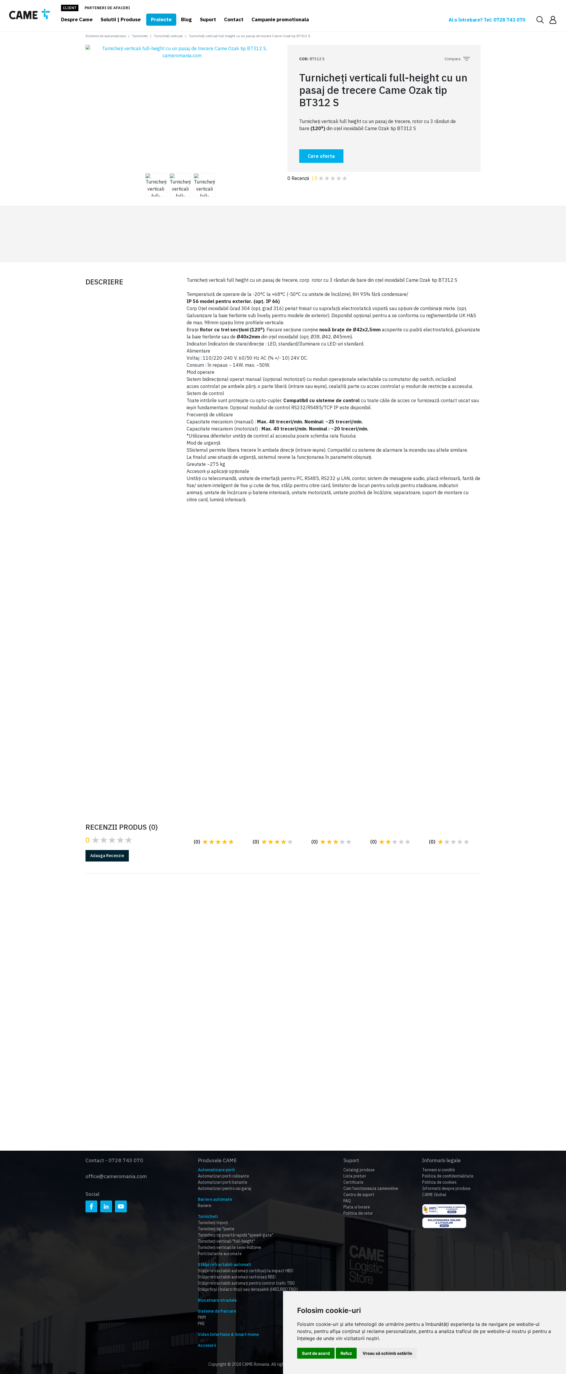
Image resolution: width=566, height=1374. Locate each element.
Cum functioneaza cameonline (370, 1188)
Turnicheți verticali (168, 36)
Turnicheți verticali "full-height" (226, 1241)
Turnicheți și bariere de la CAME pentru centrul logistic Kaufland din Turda (420, 731)
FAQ (347, 1200)
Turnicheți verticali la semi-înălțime (229, 1247)
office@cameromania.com (116, 1176)
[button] (553, 20)
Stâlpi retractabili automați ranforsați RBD (237, 1277)
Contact (233, 19)
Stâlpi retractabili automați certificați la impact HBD (245, 1270)
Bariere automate (215, 1199)
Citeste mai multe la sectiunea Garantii (150, 972)
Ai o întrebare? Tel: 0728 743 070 (487, 20)
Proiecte (161, 19)
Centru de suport (358, 1194)
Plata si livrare (356, 1207)
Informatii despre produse (446, 1188)
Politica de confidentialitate (447, 1176)
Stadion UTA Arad (133, 740)
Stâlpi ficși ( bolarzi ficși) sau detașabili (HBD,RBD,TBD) (248, 1289)
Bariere (204, 1205)
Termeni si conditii (438, 1169)
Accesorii (207, 1345)
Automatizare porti (216, 1169)
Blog (186, 19)
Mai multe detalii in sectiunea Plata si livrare (289, 978)
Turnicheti (140, 36)
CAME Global (434, 1194)
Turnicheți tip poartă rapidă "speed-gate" (235, 1235)
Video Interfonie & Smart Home (228, 1334)
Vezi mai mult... (124, 751)
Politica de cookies (439, 1182)
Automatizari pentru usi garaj (224, 1188)
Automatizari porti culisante (223, 1176)
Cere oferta (321, 156)
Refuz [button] (346, 1353)
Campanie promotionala (280, 19)
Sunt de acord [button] (316, 1353)
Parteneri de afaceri (107, 7)
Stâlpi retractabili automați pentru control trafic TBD (246, 1283)
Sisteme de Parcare (217, 1311)
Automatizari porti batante (222, 1182)
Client (70, 7)
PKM (202, 1317)
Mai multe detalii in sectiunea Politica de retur (425, 972)
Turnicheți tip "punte (216, 1228)
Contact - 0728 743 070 (114, 1160)
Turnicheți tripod (213, 1222)
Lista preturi (354, 1176)
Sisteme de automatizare (105, 36)
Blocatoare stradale (217, 1300)
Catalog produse (359, 1169)
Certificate (353, 1182)
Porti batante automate (220, 1253)
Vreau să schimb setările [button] (387, 1353)
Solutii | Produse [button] (121, 19)
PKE (201, 1323)
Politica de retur (358, 1213)
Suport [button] (208, 19)
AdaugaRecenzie (107, 855)
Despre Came (77, 19)
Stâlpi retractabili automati (224, 1264)
